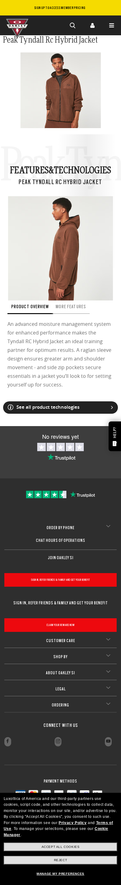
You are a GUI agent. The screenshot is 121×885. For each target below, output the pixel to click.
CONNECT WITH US (60, 725)
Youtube (108, 741)
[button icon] (73, 25)
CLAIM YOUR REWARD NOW (61, 625)
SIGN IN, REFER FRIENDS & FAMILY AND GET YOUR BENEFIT (60, 579)
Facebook (7, 741)
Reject (60, 860)
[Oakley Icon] (18, 25)
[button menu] (111, 25)
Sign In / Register (92, 25)
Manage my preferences (60, 873)
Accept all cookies (61, 846)
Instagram (58, 741)
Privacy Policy (73, 823)
